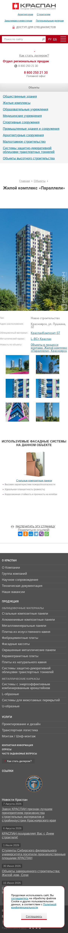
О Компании (11, 567)
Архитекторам (25, 14)
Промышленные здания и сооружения (31, 129)
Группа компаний (14, 573)
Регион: (34, 51)
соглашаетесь (19, 898)
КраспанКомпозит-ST (45, 333)
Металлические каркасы (21, 678)
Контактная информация (17, 745)
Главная (24, 181)
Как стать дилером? (34, 55)
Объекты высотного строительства (29, 158)
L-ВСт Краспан (41, 339)
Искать (43, 39)
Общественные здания (20, 96)
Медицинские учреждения (22, 116)
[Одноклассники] (25, 534)
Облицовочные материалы (23, 608)
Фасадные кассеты (16, 644)
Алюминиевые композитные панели (28, 619)
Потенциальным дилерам (50, 20)
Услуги (7, 717)
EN (55, 39)
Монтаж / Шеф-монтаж (19, 736)
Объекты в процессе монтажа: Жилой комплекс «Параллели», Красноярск (49, 348)
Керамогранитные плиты (20, 656)
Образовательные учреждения (25, 109)
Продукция (10, 601)
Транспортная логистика (20, 730)
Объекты (34, 87)
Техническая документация (22, 586)
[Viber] (41, 534)
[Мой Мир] (31, 534)
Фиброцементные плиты (20, 638)
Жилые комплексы (16, 103)
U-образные (10, 706)
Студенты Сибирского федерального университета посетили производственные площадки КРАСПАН (34, 854)
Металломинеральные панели (24, 626)
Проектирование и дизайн (21, 724)
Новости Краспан (14, 800)
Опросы (7, 749)
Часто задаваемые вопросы (19, 753)
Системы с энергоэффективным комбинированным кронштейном (26, 686)
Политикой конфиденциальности (33, 906)
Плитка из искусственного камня (26, 632)
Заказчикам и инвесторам (18, 20)
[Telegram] (36, 534)
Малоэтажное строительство (24, 141)
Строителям (43, 14)
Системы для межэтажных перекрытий (31, 700)
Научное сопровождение (20, 580)
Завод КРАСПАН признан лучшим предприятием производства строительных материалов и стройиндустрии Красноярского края (29, 814)
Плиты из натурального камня (24, 662)
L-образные (10, 694)
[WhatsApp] (46, 534)
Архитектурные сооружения (23, 135)
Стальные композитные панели (25, 613)
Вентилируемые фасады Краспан (34, 6)
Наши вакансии (13, 592)
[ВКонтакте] (20, 534)
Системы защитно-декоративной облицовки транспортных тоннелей (29, 150)
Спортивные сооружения (21, 122)
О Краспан (9, 560)
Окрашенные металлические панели (29, 650)
